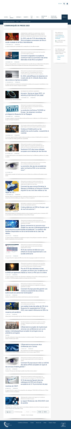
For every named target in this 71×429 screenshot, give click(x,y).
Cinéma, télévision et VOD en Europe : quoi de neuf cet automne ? (35, 208)
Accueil (6, 17)
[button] (9, 412)
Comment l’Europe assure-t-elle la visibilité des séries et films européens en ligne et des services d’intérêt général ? (27, 365)
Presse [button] (64, 17)
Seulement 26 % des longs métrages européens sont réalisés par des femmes (34, 150)
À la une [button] (32, 17)
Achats (45, 422)
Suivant (39, 411)
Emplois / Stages (52, 422)
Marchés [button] (26, 17)
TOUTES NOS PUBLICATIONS (54, 17)
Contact (32, 422)
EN (61, 3)
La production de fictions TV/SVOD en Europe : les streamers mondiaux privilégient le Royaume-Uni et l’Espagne (25, 112)
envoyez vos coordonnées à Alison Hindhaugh (59, 37)
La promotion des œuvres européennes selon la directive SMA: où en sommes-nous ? (33, 168)
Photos (58, 59)
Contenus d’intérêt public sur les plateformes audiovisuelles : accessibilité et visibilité (35, 131)
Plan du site (38, 422)
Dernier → (46, 411)
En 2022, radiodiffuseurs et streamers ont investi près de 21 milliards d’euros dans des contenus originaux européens (26, 78)
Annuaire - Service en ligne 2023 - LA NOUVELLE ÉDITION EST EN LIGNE (33, 94)
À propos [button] (11, 17)
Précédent (34, 411)
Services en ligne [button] (44, 17)
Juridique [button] (18, 17)
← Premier (27, 411)
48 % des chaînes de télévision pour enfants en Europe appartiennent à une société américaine (33, 252)
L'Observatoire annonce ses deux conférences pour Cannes (31, 345)
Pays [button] (37, 17)
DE (59, 3)
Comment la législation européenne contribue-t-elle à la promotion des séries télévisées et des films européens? (34, 58)
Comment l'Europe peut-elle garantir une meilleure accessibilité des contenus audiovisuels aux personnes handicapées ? (26, 291)
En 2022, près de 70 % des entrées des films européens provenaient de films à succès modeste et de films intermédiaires (25, 40)
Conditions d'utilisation (23, 422)
